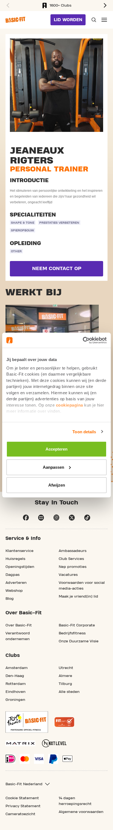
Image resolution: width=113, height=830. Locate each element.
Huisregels (15, 559)
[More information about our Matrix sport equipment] (20, 743)
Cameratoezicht (20, 814)
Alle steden (69, 692)
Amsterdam (16, 668)
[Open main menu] (104, 20)
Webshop (14, 591)
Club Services (71, 559)
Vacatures (68, 575)
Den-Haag (14, 676)
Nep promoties (72, 567)
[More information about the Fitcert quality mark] (64, 722)
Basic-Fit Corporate (77, 625)
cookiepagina (69, 404)
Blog (9, 599)
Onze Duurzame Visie (78, 641)
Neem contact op (56, 268)
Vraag (93, 19)
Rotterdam (15, 684)
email (41, 517)
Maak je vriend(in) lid (78, 596)
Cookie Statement (22, 798)
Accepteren (56, 449)
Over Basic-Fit (18, 625)
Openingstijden (19, 567)
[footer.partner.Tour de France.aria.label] (26, 722)
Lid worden (68, 20)
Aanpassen (53, 467)
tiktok (87, 517)
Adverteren (16, 583)
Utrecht (66, 668)
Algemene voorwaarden (81, 812)
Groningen (15, 700)
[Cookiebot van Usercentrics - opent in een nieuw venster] (83, 340)
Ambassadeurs (72, 551)
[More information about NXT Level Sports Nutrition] (54, 743)
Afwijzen (56, 485)
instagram (56, 517)
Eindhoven (15, 692)
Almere (65, 676)
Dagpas (12, 575)
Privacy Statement (23, 806)
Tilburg (65, 684)
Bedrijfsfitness (72, 633)
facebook (25, 517)
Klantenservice (19, 551)
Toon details (84, 431)
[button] (7, 5)
